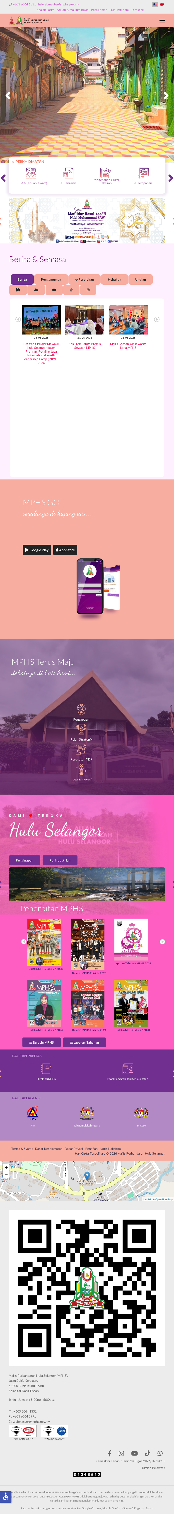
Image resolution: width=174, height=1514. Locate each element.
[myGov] (87, 1112)
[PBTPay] (30, 173)
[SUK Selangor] (142, 1112)
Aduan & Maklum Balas (73, 10)
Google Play (38, 550)
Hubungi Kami (119, 10)
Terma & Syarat (22, 1149)
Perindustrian (60, 860)
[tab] (18, 290)
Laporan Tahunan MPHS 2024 (132, 963)
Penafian (91, 1149)
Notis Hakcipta (110, 1149)
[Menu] (162, 20)
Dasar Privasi (74, 1149)
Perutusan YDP (81, 759)
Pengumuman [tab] (51, 279)
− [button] (6, 1174)
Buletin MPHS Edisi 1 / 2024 (89, 1030)
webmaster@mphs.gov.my (60, 4)
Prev (18, 319)
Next (157, 319)
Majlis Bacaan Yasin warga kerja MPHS (128, 345)
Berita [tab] (22, 279)
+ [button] (6, 1167)
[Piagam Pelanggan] (129, 1068)
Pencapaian (81, 719)
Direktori (138, 10)
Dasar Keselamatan (49, 1149)
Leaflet (147, 1199)
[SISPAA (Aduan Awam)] (68, 173)
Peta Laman (99, 10)
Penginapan (24, 860)
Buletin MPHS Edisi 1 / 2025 (89, 973)
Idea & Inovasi (81, 779)
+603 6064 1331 (24, 4)
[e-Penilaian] (105, 173)
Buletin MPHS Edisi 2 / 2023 (133, 1030)
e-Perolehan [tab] (84, 279)
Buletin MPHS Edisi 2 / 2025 (46, 968)
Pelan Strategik (81, 739)
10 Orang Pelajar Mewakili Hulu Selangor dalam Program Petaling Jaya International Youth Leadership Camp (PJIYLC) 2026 (41, 353)
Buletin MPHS (43, 1042)
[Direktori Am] (47, 1068)
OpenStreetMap (164, 1199)
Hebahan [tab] (114, 279)
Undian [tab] (140, 279)
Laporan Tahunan (86, 1042)
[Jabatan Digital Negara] (33, 1112)
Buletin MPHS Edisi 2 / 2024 (46, 1030)
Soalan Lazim (45, 10)
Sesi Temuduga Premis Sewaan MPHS (85, 345)
